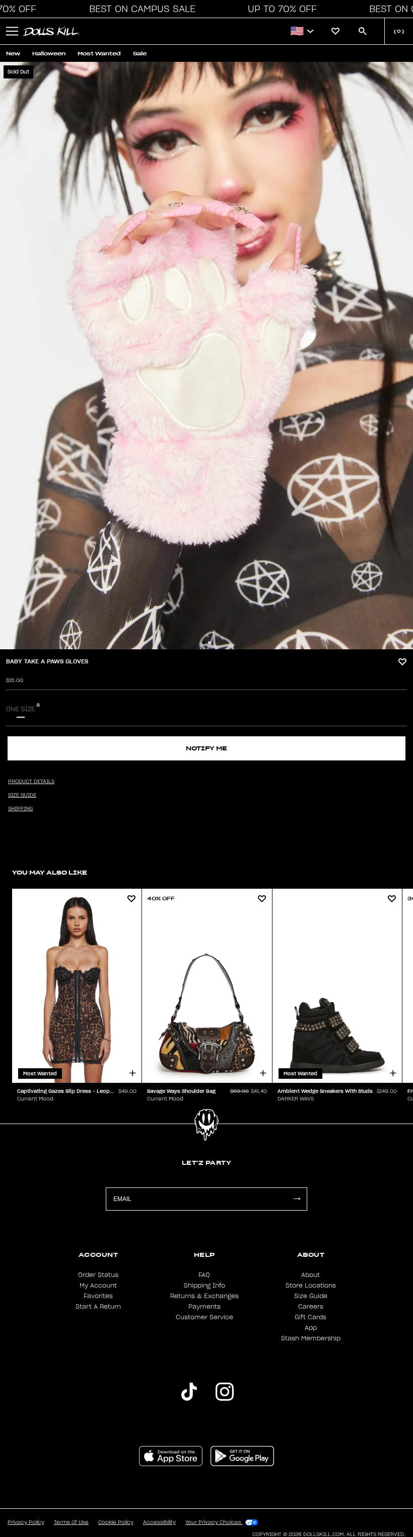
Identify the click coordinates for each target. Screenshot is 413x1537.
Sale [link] (140, 53)
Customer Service (204, 1317)
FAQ (204, 1275)
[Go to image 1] (203, 642)
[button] (139, 9)
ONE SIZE (20, 709)
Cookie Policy (115, 1522)
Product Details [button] (31, 781)
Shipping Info (204, 1286)
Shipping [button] (20, 808)
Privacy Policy (26, 1522)
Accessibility (159, 1522)
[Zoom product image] (206, 355)
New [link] (13, 53)
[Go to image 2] (209, 642)
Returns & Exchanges (204, 1296)
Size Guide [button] (22, 795)
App (311, 1328)
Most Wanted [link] (99, 53)
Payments (204, 1307)
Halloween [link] (48, 53)
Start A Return (98, 1307)
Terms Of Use (71, 1522)
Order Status (98, 1275)
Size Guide (310, 1296)
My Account (98, 1286)
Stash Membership (310, 1338)
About (310, 1275)
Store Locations (311, 1286)
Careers (310, 1307)
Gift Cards (310, 1317)
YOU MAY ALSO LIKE (49, 872)
